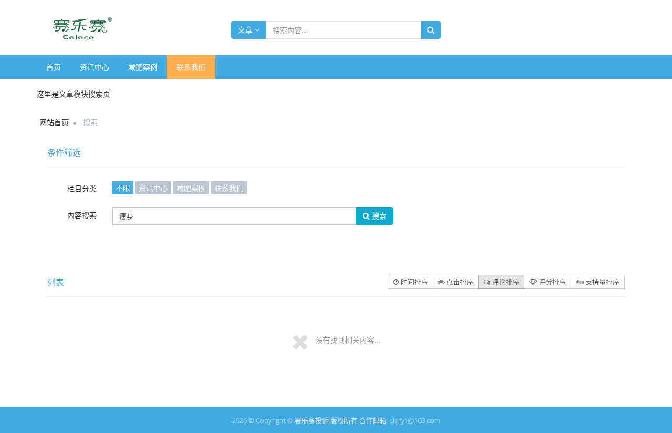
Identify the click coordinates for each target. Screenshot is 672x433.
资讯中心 (94, 67)
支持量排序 (602, 281)
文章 (246, 30)
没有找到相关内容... (348, 340)
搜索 (378, 216)
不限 (123, 188)
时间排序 (413, 281)
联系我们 (191, 67)
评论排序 (504, 281)
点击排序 (459, 281)
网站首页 (54, 122)
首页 (53, 67)
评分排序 (551, 281)
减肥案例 (143, 67)
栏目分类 (82, 188)
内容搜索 (82, 215)
